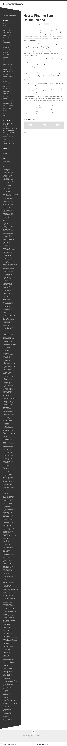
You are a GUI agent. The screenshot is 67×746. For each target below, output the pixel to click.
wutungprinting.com (7, 483)
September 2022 (7, 105)
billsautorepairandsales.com (9, 666)
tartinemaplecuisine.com (8, 461)
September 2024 (7, 47)
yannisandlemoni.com (8, 302)
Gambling (46, 24)
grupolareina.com (7, 248)
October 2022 (7, 103)
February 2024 (7, 64)
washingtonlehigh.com (8, 623)
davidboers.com (6, 564)
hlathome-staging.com (8, 331)
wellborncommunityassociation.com (11, 237)
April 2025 (6, 30)
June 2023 (6, 83)
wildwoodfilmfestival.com (8, 239)
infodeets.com (6, 178)
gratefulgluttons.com (7, 379)
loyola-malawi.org (7, 372)
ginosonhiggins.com (7, 481)
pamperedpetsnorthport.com (9, 308)
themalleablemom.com (8, 455)
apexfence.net (6, 720)
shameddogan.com (7, 557)
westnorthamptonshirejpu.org (9, 240)
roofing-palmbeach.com (8, 274)
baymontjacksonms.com (8, 487)
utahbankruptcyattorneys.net (9, 286)
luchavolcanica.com (7, 506)
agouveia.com (6, 701)
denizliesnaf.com (6, 534)
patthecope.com (6, 537)
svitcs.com (5, 538)
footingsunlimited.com (8, 601)
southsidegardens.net (7, 643)
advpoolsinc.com (7, 525)
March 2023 (6, 91)
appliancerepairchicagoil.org (9, 204)
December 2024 (7, 40)
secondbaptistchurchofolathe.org (10, 703)
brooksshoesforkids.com (8, 547)
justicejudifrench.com (7, 452)
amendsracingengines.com (9, 592)
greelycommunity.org (7, 432)
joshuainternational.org (8, 576)
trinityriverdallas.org (7, 356)
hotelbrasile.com (6, 242)
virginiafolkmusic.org (7, 347)
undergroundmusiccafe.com (9, 718)
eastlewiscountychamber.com (9, 402)
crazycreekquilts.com (7, 415)
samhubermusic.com (7, 719)
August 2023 (7, 79)
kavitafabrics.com (7, 505)
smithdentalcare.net (7, 716)
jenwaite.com (6, 690)
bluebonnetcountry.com (8, 219)
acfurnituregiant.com (7, 184)
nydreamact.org (6, 211)
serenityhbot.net (6, 575)
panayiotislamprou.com (8, 233)
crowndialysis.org (7, 337)
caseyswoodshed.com (8, 531)
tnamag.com (6, 545)
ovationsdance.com (7, 348)
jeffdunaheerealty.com (7, 586)
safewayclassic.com (7, 201)
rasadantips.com (6, 188)
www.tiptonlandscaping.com (9, 618)
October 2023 (7, 74)
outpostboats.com (7, 375)
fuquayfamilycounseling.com (9, 700)
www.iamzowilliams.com (8, 639)
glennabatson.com (7, 408)
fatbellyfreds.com (7, 652)
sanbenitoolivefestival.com (8, 383)
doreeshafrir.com (6, 442)
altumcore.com (6, 542)
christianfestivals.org (7, 475)
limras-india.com (6, 170)
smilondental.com (7, 322)
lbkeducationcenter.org (8, 354)
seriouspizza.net (6, 540)
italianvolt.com (6, 296)
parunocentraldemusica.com (9, 659)
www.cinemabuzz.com (8, 630)
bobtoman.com (6, 224)
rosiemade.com (6, 309)
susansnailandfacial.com (8, 577)
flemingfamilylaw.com (7, 696)
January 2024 (7, 66)
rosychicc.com (6, 373)
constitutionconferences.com (9, 535)
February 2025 (7, 35)
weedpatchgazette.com (8, 303)
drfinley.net (5, 694)
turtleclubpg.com (6, 510)
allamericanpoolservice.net (8, 340)
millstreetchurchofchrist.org (9, 680)
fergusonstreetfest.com (8, 671)
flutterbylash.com (7, 685)
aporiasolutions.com (7, 550)
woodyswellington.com (8, 650)
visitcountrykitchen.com (8, 477)
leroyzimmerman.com (7, 693)
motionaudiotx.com (7, 709)
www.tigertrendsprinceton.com (9, 580)
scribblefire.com (6, 360)
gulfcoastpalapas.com (8, 553)
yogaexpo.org (6, 362)
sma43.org (5, 614)
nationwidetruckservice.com (9, 509)
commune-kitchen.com (8, 421)
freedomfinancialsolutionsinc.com (10, 589)
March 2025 (6, 32)
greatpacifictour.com (7, 512)
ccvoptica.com (6, 621)
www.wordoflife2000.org (8, 289)
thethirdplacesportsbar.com (9, 647)
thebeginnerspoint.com (8, 389)
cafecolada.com (6, 386)
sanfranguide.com (7, 392)
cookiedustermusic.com (8, 502)
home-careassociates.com (9, 363)
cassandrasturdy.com (7, 382)
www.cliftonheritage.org (8, 612)
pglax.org (5, 490)
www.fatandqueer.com (8, 595)
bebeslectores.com (7, 255)
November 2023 (7, 71)
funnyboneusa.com (7, 500)
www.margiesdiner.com (8, 605)
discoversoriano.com (7, 388)
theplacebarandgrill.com (8, 522)
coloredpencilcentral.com (8, 278)
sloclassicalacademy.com (8, 405)
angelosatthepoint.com (8, 526)
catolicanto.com (6, 353)
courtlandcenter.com (7, 516)
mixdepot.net (6, 631)
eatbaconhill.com (6, 192)
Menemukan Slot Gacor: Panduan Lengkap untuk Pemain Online (9, 138)
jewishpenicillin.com (7, 341)
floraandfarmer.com (7, 265)
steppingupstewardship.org (9, 620)
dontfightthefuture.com (8, 275)
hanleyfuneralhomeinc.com (9, 313)
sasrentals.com (6, 325)
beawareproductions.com (8, 445)
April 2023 (6, 88)
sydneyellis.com (6, 335)
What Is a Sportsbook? (42, 131)
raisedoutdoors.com (7, 283)
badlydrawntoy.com (7, 569)
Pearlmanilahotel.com (13, 4)
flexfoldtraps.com (7, 591)
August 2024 (7, 49)
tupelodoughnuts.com (7, 310)
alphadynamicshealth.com (8, 684)
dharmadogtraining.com (8, 707)
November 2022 (7, 100)
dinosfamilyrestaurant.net (8, 258)
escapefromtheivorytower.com (9, 270)
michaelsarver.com (7, 328)
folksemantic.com (7, 293)
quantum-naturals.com (8, 668)
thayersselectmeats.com (8, 548)
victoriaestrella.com (7, 513)
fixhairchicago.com (7, 532)
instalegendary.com (7, 207)
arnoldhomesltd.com (7, 277)
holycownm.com (6, 507)
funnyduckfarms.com (7, 688)
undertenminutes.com (7, 185)
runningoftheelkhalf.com (8, 585)
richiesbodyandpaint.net (8, 173)
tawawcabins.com (7, 291)
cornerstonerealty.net (7, 636)
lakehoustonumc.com (7, 570)
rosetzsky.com (6, 434)
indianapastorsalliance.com (9, 528)
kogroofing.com (6, 227)
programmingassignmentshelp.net (10, 194)
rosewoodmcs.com (7, 633)
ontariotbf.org (6, 205)
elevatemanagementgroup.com (9, 691)
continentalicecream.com (8, 414)
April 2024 (6, 59)
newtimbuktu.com (7, 189)
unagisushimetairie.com (8, 213)
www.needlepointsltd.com (8, 608)
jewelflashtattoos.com (8, 214)
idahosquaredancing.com (8, 290)
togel (6, 153)
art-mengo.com (6, 465)
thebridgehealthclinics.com (8, 554)
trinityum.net (5, 645)
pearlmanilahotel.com (7, 221)
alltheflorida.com (6, 675)
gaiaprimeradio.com (7, 467)
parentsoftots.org (7, 558)
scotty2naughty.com (7, 440)
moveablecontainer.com (8, 246)
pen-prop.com (6, 579)
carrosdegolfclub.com (8, 262)
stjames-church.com (7, 439)
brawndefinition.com (7, 413)
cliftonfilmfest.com (7, 280)
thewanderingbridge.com (8, 453)
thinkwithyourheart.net (7, 284)
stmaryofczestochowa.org (8, 450)
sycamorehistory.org (7, 634)
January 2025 (7, 37)
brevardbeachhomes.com (8, 268)
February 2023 (7, 93)
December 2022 (7, 98)
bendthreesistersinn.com (8, 497)
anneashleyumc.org (7, 596)
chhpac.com (6, 706)
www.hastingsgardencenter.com (10, 640)
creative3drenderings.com (8, 560)
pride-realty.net (6, 682)
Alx (40, 736)
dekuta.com (5, 628)
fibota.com (5, 656)
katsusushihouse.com (8, 430)
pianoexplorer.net (6, 642)
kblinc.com (5, 305)
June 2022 (6, 113)
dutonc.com (5, 469)
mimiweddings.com (7, 713)
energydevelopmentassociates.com (10, 264)
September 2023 (7, 76)
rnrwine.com (6, 697)
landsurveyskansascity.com (9, 598)
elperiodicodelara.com (8, 172)
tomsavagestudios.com (8, 343)
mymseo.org (6, 704)
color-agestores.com (7, 369)
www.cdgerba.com (7, 658)
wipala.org (5, 370)
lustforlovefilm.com (7, 424)
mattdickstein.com (7, 567)
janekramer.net (6, 462)
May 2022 (6, 115)
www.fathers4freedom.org (8, 582)
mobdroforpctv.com (7, 380)
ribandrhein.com (6, 350)
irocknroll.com (6, 287)
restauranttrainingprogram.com (9, 338)
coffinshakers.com (7, 449)
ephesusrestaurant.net (7, 649)
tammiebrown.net (7, 468)
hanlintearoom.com (7, 687)
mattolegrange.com (7, 472)
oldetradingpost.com (7, 252)
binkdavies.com (6, 417)
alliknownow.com (7, 401)
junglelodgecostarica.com (8, 474)
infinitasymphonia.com (8, 427)
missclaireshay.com (7, 169)
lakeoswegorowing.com (8, 699)
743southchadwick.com (8, 271)
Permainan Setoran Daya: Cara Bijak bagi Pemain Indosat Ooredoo (10, 125)
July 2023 (6, 81)
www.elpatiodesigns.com (8, 653)
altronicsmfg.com (7, 191)
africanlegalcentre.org (7, 429)
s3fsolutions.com (7, 267)
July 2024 (6, 52)
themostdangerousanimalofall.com (10, 398)
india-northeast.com (7, 273)
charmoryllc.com (6, 394)
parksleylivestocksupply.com (9, 366)
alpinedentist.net (6, 229)
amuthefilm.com (6, 423)
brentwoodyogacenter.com (9, 617)
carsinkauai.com (6, 678)
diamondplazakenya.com (8, 663)
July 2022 (6, 110)
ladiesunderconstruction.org (9, 254)
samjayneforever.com (7, 672)
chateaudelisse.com (7, 236)
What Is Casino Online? (56, 131)
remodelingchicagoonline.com (9, 615)
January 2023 (7, 96)
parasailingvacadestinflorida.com (10, 681)
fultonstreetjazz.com (7, 243)
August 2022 (7, 108)
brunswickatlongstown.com (9, 459)
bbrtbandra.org (6, 217)
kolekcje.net (5, 351)
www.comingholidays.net (8, 391)
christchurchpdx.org (7, 418)
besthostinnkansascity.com (9, 715)
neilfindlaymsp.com (7, 518)
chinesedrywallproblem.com (9, 496)
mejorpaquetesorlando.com (9, 315)
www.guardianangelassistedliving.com (11, 661)
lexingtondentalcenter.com (8, 334)
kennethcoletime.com (7, 456)
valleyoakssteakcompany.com (9, 529)
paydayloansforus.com (8, 198)
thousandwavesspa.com (8, 515)
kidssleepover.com (7, 195)
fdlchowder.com (6, 607)
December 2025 (7, 23)
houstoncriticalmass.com (8, 397)
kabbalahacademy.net (7, 321)
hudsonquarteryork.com (8, 655)
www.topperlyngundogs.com (9, 583)
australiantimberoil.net (7, 256)
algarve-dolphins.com (7, 478)
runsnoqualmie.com (7, 602)
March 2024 (6, 62)
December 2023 (7, 69)
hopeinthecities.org (7, 378)
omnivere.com (6, 186)
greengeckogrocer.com (8, 329)
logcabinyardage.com (7, 563)
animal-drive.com (6, 544)
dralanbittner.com (7, 300)
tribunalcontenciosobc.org (8, 404)
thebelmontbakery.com (8, 200)
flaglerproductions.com (8, 411)
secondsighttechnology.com (9, 327)
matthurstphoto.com (7, 674)
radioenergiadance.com (8, 230)
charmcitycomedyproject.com (9, 443)
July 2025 (6, 25)
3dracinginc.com (6, 395)
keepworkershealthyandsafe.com (10, 208)
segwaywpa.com (6, 551)
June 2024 (6, 54)
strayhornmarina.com (7, 410)
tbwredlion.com (6, 665)
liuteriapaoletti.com (7, 493)
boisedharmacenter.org (8, 367)
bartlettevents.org (6, 245)
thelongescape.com (7, 471)
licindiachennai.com (7, 175)
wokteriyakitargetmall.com (8, 332)
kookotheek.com (6, 232)
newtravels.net (6, 197)
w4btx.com (5, 318)
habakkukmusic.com (7, 572)
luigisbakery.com (6, 624)
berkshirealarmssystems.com (9, 297)
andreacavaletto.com (7, 364)
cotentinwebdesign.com (8, 251)
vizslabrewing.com (7, 299)
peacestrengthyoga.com (8, 588)
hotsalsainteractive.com (8, 179)
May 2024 (6, 57)
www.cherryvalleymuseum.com (9, 249)
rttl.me (4, 710)
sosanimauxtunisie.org (8, 226)
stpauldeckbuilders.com (8, 599)
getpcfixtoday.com (7, 216)
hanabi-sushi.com (7, 626)
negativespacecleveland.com (9, 491)
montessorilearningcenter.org (9, 669)
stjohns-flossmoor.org (8, 499)
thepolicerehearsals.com (8, 399)
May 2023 (6, 86)
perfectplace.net (6, 357)
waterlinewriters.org (7, 556)
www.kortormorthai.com (8, 593)
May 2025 (6, 28)
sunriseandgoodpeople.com (9, 494)
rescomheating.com (7, 712)
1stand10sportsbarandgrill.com (9, 316)
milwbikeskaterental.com (8, 486)
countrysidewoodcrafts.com (9, 202)
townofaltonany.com (7, 488)
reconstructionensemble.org (9, 503)
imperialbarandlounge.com (8, 281)
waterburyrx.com (6, 523)
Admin (41, 24)
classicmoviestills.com (8, 385)
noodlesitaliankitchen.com (8, 210)
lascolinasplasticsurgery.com (9, 611)
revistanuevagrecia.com (8, 437)
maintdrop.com (6, 223)
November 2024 (7, 42)
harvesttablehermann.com (8, 261)
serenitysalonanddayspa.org (9, 181)
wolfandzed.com (6, 627)
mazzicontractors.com (8, 646)
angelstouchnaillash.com (8, 319)
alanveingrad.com (7, 480)
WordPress (33, 736)
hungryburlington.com (7, 458)
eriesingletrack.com (7, 306)
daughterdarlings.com (7, 176)
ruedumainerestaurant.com (9, 433)
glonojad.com (6, 436)
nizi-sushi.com (6, 464)
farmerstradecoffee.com (8, 561)
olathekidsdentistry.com (8, 312)
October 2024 (7, 45)
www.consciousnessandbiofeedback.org (11, 637)
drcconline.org (6, 521)
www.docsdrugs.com (7, 604)
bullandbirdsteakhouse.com (9, 610)
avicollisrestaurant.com (8, 519)
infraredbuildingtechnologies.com (10, 259)
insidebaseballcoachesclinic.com (10, 677)
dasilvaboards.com (7, 407)
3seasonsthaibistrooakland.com (10, 359)
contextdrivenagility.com (8, 446)
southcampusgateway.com (9, 235)
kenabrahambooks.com (8, 420)
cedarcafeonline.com (7, 182)
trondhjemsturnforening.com (9, 662)
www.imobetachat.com (8, 566)
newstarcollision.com (7, 324)
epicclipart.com (6, 220)
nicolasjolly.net (6, 426)
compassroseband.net (8, 541)
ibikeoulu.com (6, 448)
